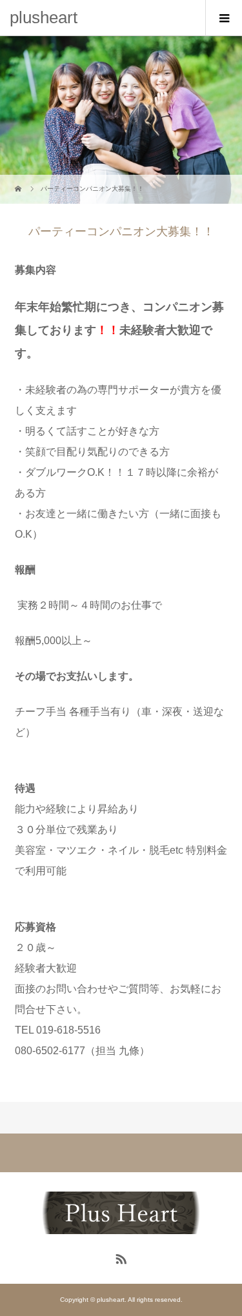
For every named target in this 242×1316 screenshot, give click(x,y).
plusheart (43, 17)
